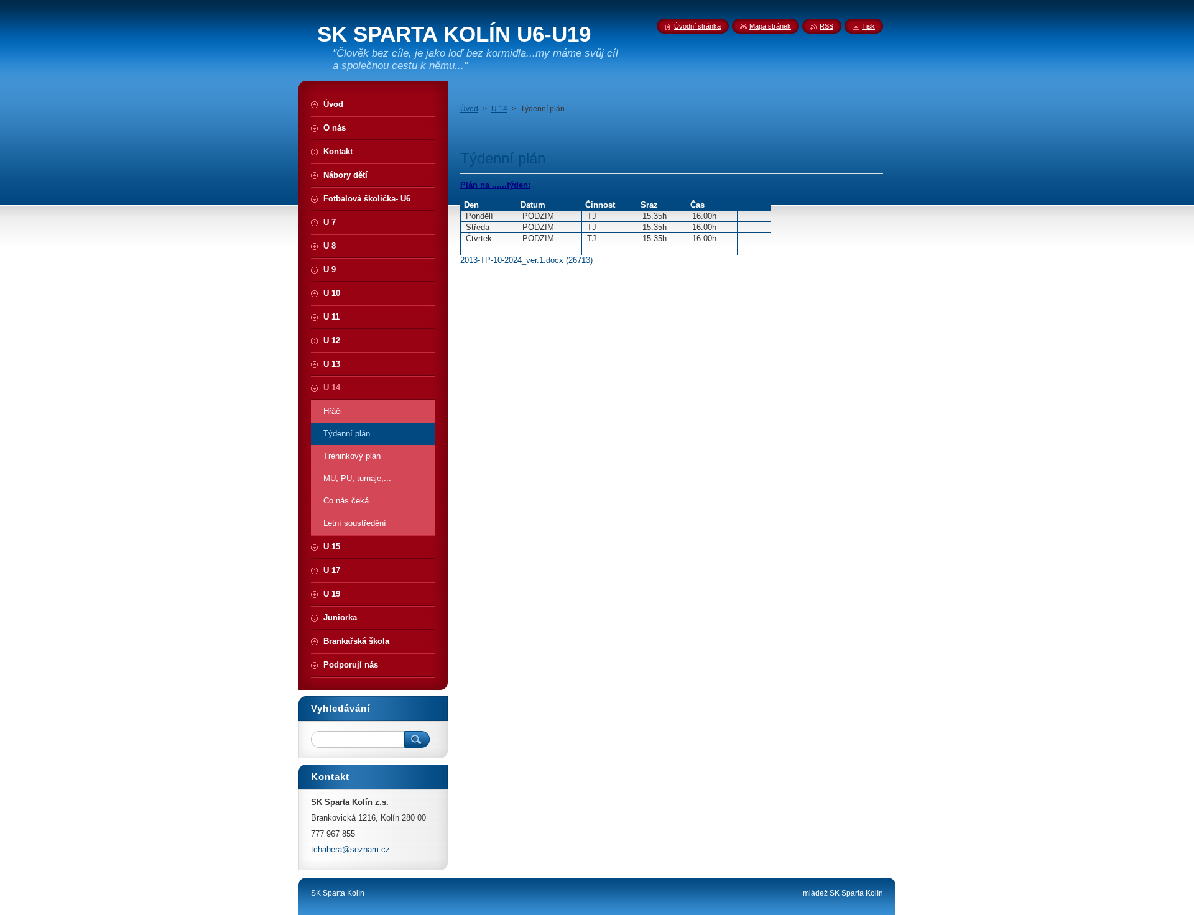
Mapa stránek (770, 26)
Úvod (469, 109)
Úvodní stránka (697, 26)
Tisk (868, 26)
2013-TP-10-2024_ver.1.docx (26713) (526, 260)
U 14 (499, 109)
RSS (826, 26)
